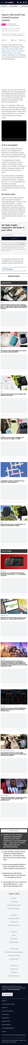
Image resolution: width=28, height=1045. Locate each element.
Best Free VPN (14, 901)
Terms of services (20, 243)
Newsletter (23, 40)
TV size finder (13, 6)
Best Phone (14, 931)
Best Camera (14, 965)
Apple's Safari (6, 51)
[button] (26, 2)
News (3, 24)
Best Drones (14, 972)
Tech (3, 10)
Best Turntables (14, 948)
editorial (16, 113)
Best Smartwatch (14, 942)
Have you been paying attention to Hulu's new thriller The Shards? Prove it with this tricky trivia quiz (14, 866)
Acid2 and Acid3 (9, 182)
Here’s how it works (18, 35)
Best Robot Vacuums (14, 975)
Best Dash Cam (14, 969)
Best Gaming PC (14, 922)
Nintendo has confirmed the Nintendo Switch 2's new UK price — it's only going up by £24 (14, 875)
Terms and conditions (7, 1011)
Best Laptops (14, 915)
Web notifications (6, 1024)
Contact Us (4, 1007)
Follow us (15, 40)
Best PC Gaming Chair (14, 925)
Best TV (14, 935)
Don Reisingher (12, 24)
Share (5, 40)
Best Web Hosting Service (14, 905)
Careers (4, 1031)
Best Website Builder (14, 908)
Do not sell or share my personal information (13, 1035)
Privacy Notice (22, 244)
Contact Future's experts (8, 1004)
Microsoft (17, 55)
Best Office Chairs (14, 959)
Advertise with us (6, 1021)
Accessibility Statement (8, 1028)
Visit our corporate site (14, 989)
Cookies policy (5, 1018)
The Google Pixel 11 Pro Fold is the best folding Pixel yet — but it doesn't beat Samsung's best (15, 884)
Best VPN (14, 898)
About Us (4, 1000)
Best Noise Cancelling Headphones (14, 952)
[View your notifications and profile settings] (17, 2)
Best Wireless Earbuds (14, 955)
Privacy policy (5, 1014)
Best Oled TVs (14, 938)
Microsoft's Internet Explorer (11, 49)
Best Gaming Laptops (14, 918)
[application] (14, 129)
